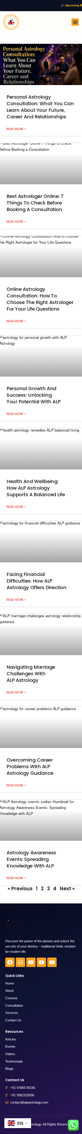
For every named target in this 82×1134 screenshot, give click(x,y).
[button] (75, 22)
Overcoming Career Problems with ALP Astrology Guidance (30, 767)
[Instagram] (20, 962)
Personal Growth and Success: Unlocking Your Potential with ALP (34, 395)
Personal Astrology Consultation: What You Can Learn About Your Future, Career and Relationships (40, 107)
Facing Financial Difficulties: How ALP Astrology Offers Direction (36, 581)
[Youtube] (31, 962)
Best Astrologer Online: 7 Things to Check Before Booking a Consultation (35, 203)
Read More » (16, 129)
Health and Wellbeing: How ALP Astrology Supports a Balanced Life (36, 488)
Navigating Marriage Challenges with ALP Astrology (31, 674)
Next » (67, 888)
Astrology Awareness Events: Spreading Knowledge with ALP (31, 859)
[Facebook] (10, 962)
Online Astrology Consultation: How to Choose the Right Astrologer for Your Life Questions (40, 299)
